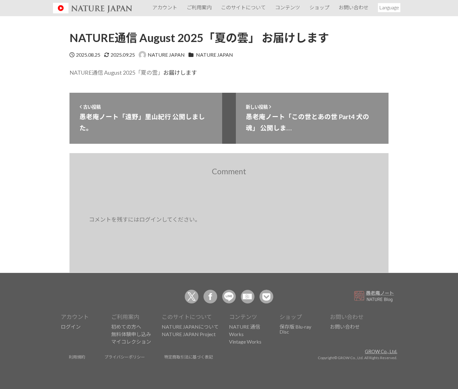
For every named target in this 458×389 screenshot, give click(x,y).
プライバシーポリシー (124, 357)
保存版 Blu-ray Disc (295, 329)
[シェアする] (210, 296)
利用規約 (77, 357)
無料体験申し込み (131, 334)
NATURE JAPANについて (190, 327)
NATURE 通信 (244, 327)
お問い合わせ (345, 327)
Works (236, 334)
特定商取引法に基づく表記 (188, 357)
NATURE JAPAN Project (189, 334)
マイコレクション (131, 341)
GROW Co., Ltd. (381, 351)
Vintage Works (245, 341)
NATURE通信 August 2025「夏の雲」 (116, 72)
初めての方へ (126, 327)
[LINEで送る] (229, 296)
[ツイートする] (191, 296)
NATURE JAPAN (214, 55)
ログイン (71, 327)
